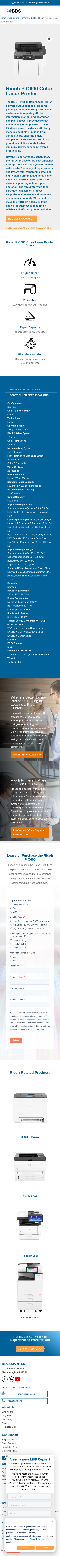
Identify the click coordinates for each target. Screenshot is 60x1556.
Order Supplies (9, 1443)
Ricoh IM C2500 (30, 1317)
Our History (7, 1419)
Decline (45, 1548)
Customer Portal (9, 1451)
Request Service (9, 1439)
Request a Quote (9, 1427)
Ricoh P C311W (30, 1136)
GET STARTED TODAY (30, 1349)
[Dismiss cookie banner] (53, 1521)
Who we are (7, 1412)
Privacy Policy (35, 1539)
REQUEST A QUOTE (20, 218)
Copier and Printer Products (22, 18)
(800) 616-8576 (20, 3)
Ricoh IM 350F (30, 1255)
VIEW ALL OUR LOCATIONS (15, 1388)
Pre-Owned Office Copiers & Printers (28, 832)
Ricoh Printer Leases (25, 754)
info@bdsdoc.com (26, 1394)
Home (3, 18)
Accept (25, 1548)
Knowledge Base (9, 1447)
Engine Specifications (25, 389)
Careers (5, 1423)
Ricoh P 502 (30, 1196)
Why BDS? (7, 1415)
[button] (49, 39)
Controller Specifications (29, 395)
